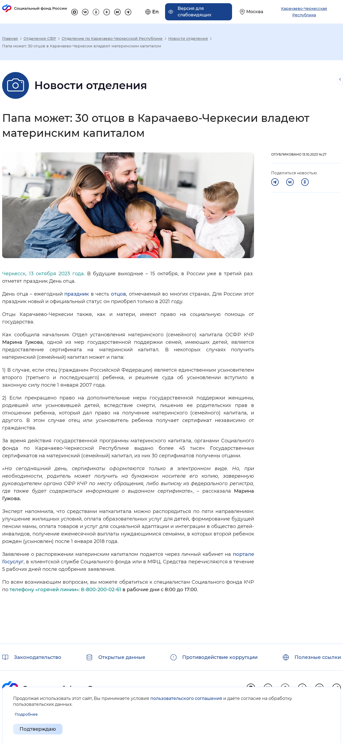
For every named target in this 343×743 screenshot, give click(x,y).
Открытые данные (121, 657)
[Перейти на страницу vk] (85, 11)
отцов (118, 294)
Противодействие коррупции (220, 657)
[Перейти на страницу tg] (128, 11)
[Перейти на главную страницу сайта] (34, 8)
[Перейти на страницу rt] (117, 11)
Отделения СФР (40, 38)
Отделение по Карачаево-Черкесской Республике (112, 38)
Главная (10, 38)
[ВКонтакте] (290, 182)
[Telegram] (275, 182)
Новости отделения (188, 38)
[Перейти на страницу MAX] (74, 11)
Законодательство (37, 657)
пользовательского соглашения (186, 698)
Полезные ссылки (317, 657)
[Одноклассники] (305, 182)
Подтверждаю (38, 729)
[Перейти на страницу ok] (96, 11)
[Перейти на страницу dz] (106, 11)
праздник (76, 294)
